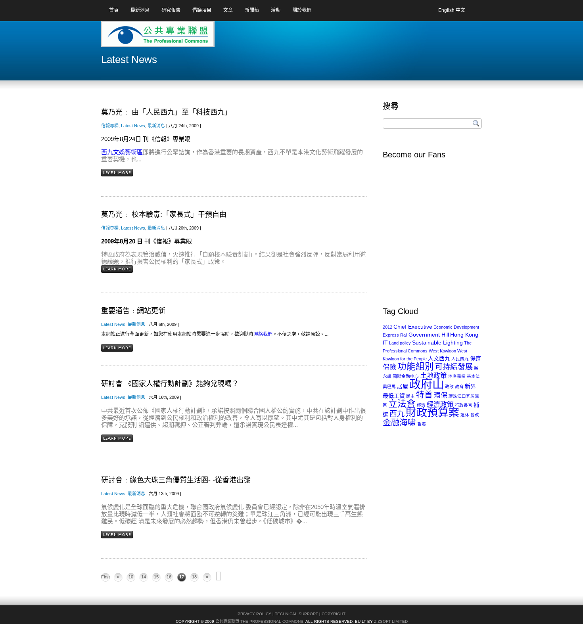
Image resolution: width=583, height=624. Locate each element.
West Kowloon (442, 350)
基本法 (473, 376)
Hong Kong (464, 334)
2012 (387, 327)
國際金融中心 (406, 376)
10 (130, 576)
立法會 (402, 404)
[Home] (132, 37)
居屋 (402, 386)
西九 (397, 414)
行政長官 (463, 405)
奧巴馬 (389, 386)
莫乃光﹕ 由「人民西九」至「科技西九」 (166, 112)
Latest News (133, 125)
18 (194, 576)
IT (385, 342)
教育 (459, 386)
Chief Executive (412, 326)
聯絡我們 (262, 334)
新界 (470, 386)
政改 (449, 386)
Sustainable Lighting (437, 342)
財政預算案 (432, 413)
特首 (424, 394)
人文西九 (439, 358)
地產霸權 (457, 376)
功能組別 (415, 366)
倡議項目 (201, 10)
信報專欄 (110, 125)
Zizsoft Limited (391, 621)
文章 (228, 10)
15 (156, 576)
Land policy (400, 343)
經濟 (421, 405)
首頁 (114, 10)
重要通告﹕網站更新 (133, 311)
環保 (440, 395)
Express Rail (395, 335)
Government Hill (428, 334)
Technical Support (296, 614)
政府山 (426, 383)
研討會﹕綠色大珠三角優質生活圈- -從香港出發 (176, 480)
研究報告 (170, 10)
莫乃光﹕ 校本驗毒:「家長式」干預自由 (163, 214)
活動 (275, 10)
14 (143, 576)
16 (169, 576)
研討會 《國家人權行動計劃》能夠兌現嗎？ (170, 384)
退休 (464, 414)
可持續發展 (454, 367)
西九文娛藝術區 (122, 152)
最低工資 (394, 395)
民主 (410, 396)
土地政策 (433, 375)
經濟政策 (440, 404)
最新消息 (140, 10)
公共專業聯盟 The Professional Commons (259, 621)
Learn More (117, 172)
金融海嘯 (399, 422)
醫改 (474, 414)
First (105, 576)
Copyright (333, 614)
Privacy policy (254, 614)
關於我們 (301, 10)
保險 (389, 367)
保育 (475, 358)
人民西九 (460, 358)
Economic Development (456, 327)
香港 (421, 423)
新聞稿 (252, 10)
